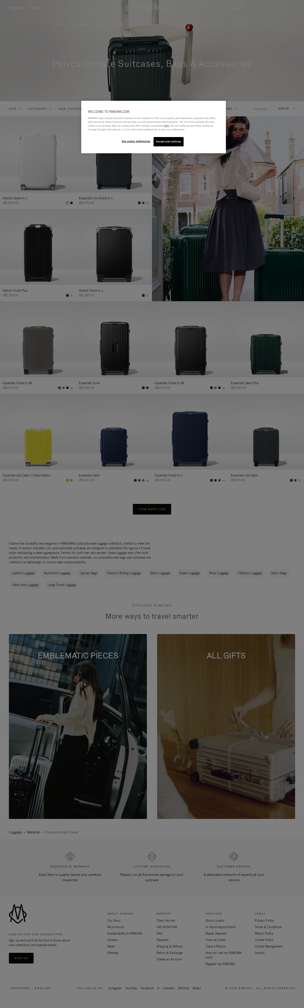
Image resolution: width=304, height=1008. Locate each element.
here (166, 125)
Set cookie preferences (136, 141)
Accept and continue (168, 141)
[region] (153, 127)
